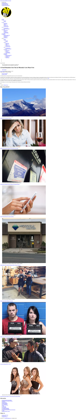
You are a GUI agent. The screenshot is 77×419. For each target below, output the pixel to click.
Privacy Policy (4, 407)
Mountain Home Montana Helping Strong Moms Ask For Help (9, 148)
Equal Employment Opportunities (7, 400)
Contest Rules (4, 406)
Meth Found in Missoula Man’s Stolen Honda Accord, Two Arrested (10, 336)
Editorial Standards (4, 403)
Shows (5, 21)
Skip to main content (3, 0)
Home (3, 19)
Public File (3, 401)
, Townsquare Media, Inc (7, 418)
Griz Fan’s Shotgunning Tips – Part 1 (5, 364)
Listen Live (5, 23)
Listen (3, 22)
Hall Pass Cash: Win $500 (5, 5)
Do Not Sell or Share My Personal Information (8, 409)
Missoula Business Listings (6, 411)
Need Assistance (4, 402)
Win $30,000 (6, 30)
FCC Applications (4, 404)
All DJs (5, 20)
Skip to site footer (8, 0)
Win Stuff (3, 29)
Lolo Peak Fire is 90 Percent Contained (5, 118)
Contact (3, 410)
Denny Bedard (2, 71)
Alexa (5, 24)
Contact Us (3, 34)
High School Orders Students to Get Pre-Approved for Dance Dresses (10, 396)
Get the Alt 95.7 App (5, 4)
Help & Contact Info (7, 35)
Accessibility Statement (5, 408)
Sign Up (5, 31)
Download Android (6, 28)
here (48, 78)
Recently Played (6, 26)
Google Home (6, 25)
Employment (6, 37)
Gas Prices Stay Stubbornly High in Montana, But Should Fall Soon (10, 184)
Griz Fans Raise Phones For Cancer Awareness (7, 216)
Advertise (5, 36)
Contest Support (6, 32)
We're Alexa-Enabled (5, 3)
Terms (3, 405)
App (2, 27)
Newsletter (3, 33)
